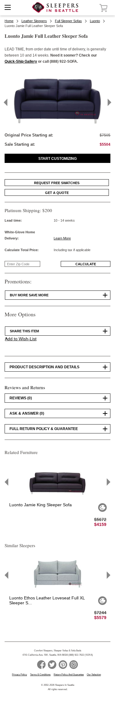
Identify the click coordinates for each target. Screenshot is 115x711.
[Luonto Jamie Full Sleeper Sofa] (57, 125)
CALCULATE (85, 264)
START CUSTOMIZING (57, 158)
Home (9, 21)
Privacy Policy (19, 674)
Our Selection (94, 674)
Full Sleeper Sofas (68, 21)
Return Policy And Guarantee (69, 674)
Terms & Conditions (40, 674)
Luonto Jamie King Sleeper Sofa (40, 504)
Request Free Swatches (56, 183)
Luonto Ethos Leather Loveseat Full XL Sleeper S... (47, 600)
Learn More (62, 238)
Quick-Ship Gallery (21, 61)
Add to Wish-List (20, 338)
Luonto (95, 21)
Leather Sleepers (34, 21)
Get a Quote (57, 193)
